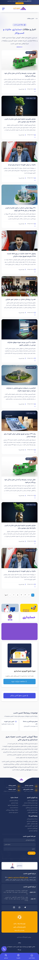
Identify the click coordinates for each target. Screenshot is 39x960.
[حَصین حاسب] (19, 10)
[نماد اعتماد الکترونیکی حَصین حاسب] (27, 866)
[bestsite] (12, 866)
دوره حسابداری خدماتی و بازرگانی (29, 805)
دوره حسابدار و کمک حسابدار (30, 803)
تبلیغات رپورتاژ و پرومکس (12, 810)
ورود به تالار (20, 3)
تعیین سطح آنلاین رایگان (18, 695)
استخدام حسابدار (14, 808)
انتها (6, 595)
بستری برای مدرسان (13, 812)
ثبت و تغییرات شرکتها (13, 805)
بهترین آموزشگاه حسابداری (24, 937)
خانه (37, 19)
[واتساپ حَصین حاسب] (19, 907)
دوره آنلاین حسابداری (32, 828)
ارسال (31, 853)
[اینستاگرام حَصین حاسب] (14, 907)
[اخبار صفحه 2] (10, 595)
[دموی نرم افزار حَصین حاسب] (29, 617)
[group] (19, 725)
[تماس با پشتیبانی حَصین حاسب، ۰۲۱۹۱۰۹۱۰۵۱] (4, 948)
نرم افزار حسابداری (13, 801)
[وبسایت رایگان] (19, 631)
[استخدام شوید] (29, 608)
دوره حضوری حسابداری (32, 821)
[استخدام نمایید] (10, 608)
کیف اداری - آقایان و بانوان (31, 826)
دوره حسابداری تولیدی (32, 810)
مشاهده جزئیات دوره (18, 681)
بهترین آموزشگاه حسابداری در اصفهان (18, 877)
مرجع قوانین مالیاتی (26, 770)
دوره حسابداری (14, 803)
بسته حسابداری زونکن (32, 819)
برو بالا (19, 950)
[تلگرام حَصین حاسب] (25, 907)
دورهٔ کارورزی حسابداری (10, 767)
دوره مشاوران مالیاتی (32, 812)
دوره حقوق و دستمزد (32, 801)
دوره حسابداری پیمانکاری (31, 808)
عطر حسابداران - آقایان (32, 824)
